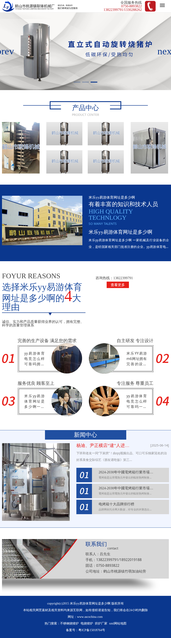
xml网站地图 (117, 623)
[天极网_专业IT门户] (106, 133)
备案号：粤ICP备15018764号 (85, 630)
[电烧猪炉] (21, 148)
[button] (77, 82)
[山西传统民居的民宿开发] (64, 133)
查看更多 (118, 285)
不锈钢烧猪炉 (69, 623)
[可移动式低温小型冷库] (149, 148)
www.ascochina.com (90, 616)
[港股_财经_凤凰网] (64, 162)
